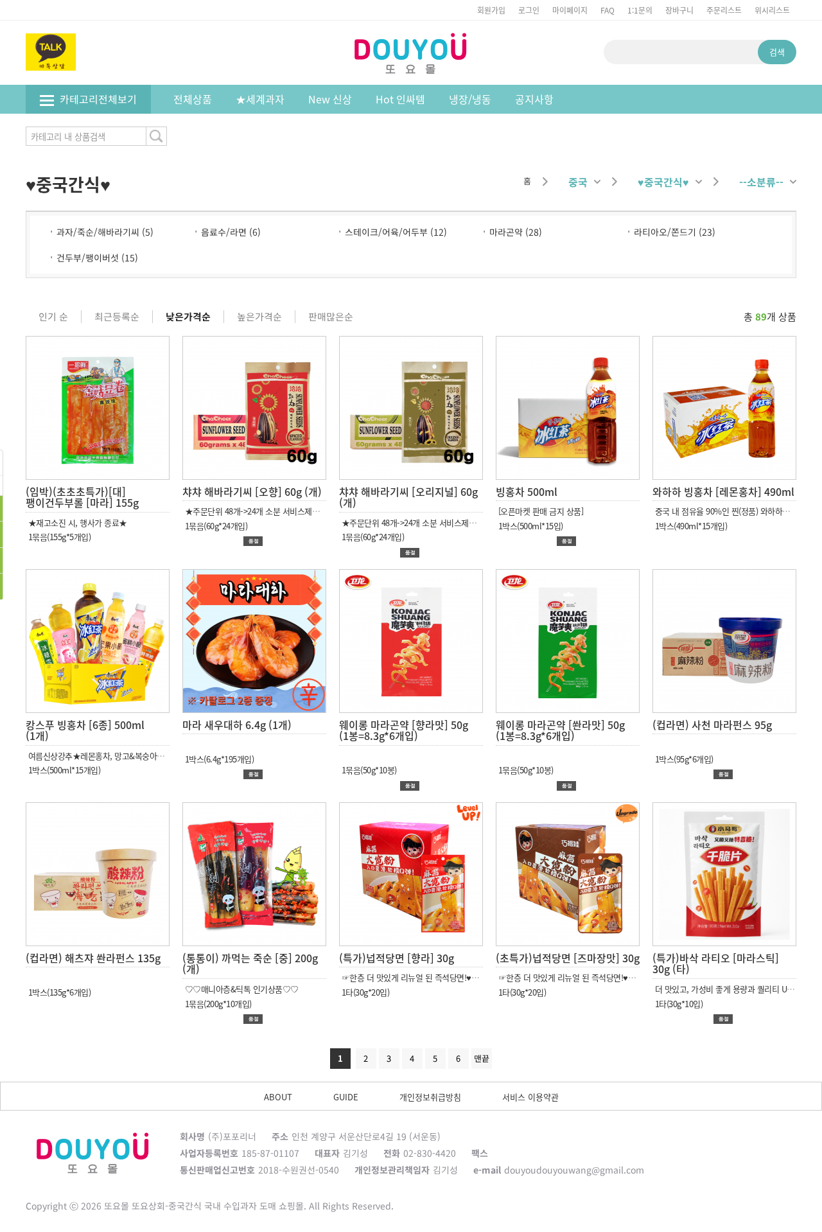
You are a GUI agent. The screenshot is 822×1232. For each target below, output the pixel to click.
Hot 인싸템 (400, 99)
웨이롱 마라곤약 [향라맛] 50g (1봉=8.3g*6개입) (403, 730)
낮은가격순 (188, 316)
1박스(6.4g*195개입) (218, 759)
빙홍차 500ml (526, 491)
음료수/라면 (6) (231, 231)
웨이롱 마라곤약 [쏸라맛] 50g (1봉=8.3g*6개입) (560, 730)
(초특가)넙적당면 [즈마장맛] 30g (568, 957)
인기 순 (53, 316)
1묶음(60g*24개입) (214, 526)
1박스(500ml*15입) (529, 526)
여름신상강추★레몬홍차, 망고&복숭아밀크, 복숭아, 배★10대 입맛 (138, 756)
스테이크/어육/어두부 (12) (396, 231)
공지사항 (534, 99)
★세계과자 (260, 99)
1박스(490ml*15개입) (689, 526)
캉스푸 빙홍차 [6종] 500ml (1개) (85, 730)
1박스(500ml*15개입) (63, 770)
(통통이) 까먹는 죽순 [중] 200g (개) (250, 963)
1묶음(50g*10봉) (368, 770)
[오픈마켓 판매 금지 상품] (539, 511)
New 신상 (330, 99)
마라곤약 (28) (515, 231)
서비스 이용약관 (530, 1097)
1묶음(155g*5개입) (58, 537)
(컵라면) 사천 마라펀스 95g (712, 724)
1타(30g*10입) (677, 1004)
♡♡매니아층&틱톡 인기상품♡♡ (240, 989)
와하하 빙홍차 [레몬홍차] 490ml (723, 491)
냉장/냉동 (470, 99)
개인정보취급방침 (430, 1097)
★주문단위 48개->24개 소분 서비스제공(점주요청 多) (272, 511)
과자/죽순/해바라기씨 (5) (105, 231)
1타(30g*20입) (364, 992)
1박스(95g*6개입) (682, 759)
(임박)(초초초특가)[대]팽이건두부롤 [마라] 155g (82, 497)
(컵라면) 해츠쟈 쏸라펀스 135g (93, 957)
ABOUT (278, 1097)
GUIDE (345, 1097)
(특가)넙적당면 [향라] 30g (396, 957)
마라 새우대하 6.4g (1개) (237, 724)
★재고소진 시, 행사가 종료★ (76, 522)
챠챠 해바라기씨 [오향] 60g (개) (252, 491)
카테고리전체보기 (98, 99)
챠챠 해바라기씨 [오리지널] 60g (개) (408, 497)
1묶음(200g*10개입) (217, 1004)
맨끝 (481, 1058)
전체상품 (192, 99)
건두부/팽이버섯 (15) (97, 257)
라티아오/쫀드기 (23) (674, 231)
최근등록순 (116, 316)
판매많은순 (330, 316)
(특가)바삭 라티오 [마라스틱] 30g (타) (715, 963)
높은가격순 (259, 316)
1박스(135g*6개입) (58, 992)
